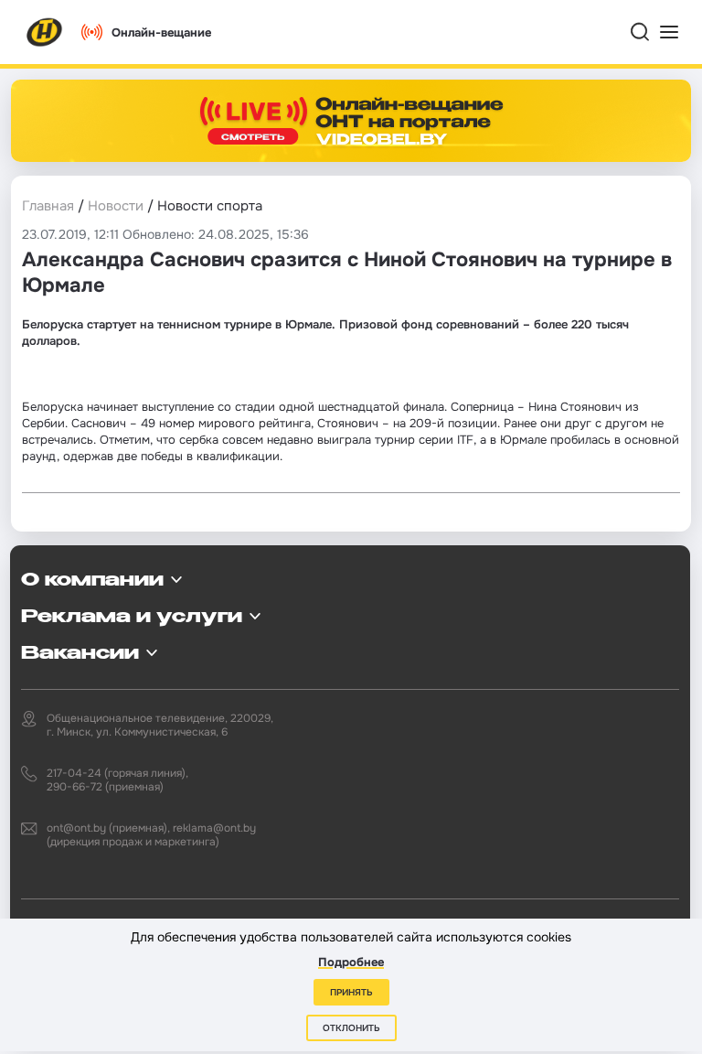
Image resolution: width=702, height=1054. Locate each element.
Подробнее (351, 962)
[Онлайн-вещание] (351, 121)
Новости (116, 206)
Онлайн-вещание (161, 32)
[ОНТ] (45, 32)
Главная (48, 206)
